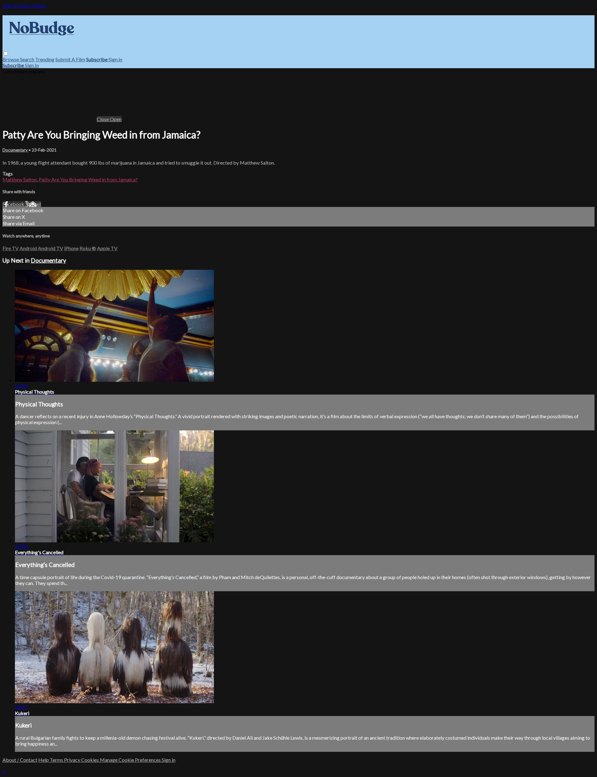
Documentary (15, 149)
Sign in (115, 59)
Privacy (72, 760)
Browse (11, 59)
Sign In (32, 65)
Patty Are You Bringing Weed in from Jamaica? (88, 179)
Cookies (90, 760)
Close (103, 119)
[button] (6, 53)
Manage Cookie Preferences (131, 760)
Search (27, 59)
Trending (44, 59)
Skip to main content (24, 5)
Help (44, 760)
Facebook (13, 204)
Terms (57, 760)
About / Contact (19, 760)
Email (35, 204)
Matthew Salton (19, 179)
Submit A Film (70, 59)
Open (116, 119)
